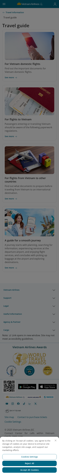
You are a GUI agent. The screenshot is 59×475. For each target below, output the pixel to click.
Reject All (29, 463)
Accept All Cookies (29, 470)
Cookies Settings (29, 456)
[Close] (55, 440)
